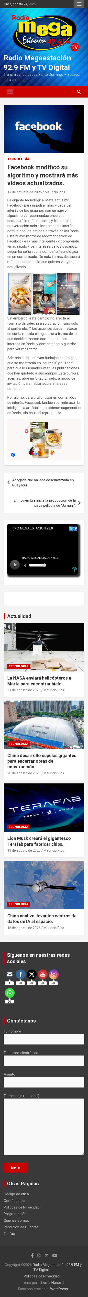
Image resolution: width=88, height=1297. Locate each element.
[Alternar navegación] (10, 92)
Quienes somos (16, 1220)
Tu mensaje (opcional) (21, 1096)
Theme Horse (50, 1282)
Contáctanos (14, 1200)
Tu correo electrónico (21, 1053)
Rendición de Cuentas (21, 1227)
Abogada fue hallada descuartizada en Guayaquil (43, 482)
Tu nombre (12, 1031)
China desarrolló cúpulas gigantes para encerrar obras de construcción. (41, 761)
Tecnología (18, 159)
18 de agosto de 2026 (24, 928)
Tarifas (9, 1233)
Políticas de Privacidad (22, 1207)
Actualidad (19, 616)
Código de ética (16, 1194)
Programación (15, 1214)
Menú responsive (79, 4)
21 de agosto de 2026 (24, 690)
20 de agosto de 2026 (24, 773)
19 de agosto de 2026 (24, 850)
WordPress (59, 1289)
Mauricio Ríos (55, 192)
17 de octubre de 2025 (24, 192)
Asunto (9, 1074)
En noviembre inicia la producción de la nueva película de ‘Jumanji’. (45, 503)
